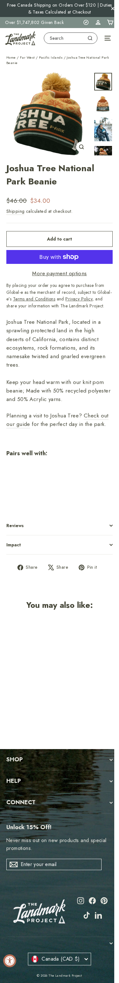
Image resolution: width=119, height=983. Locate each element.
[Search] (90, 38)
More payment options (59, 273)
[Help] (86, 22)
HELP (13, 781)
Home (11, 57)
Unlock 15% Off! (28, 827)
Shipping (15, 211)
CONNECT (21, 802)
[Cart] (110, 22)
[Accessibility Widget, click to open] (9, 960)
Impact (13, 545)
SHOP (14, 759)
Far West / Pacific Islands (41, 57)
